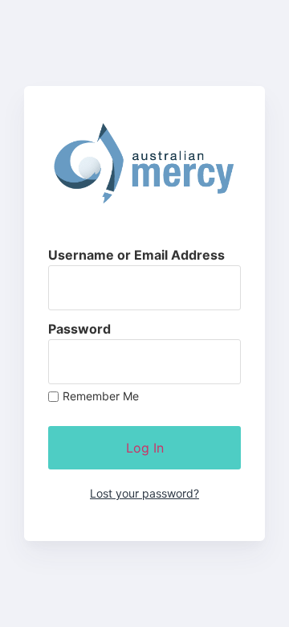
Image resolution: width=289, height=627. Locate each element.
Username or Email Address (136, 254)
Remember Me (101, 396)
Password (79, 328)
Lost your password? (144, 493)
